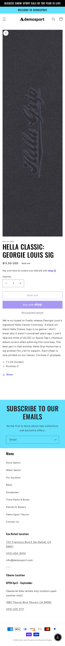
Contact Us (12, 521)
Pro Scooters (13, 477)
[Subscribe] (55, 440)
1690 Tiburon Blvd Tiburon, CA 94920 (29, 602)
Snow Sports (13, 462)
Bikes (9, 484)
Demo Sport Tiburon (17, 514)
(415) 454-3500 (16, 553)
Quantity (7, 276)
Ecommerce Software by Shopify (40, 640)
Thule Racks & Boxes (18, 499)
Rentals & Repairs (16, 507)
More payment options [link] (33, 312)
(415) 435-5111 (15, 609)
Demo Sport (23, 640)
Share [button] (9, 374)
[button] (4, 19)
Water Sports (13, 470)
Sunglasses (12, 492)
